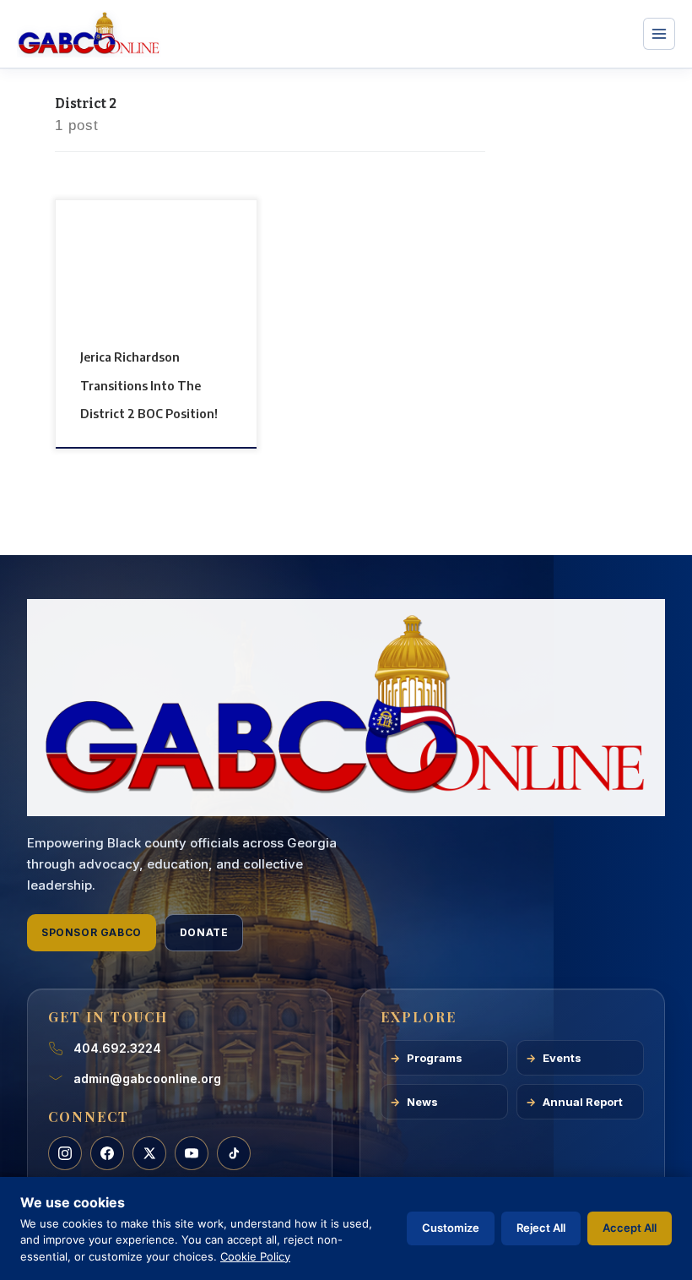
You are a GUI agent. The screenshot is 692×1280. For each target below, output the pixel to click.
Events (562, 1058)
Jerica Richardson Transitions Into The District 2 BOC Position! (149, 385)
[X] (149, 1153)
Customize (450, 1227)
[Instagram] (65, 1153)
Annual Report (583, 1101)
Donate (204, 932)
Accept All (630, 1227)
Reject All (540, 1227)
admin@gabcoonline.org (147, 1078)
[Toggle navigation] (659, 34)
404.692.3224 (117, 1048)
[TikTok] (234, 1153)
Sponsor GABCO (91, 932)
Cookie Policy (255, 1256)
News (422, 1101)
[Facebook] (107, 1153)
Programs (434, 1058)
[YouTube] (191, 1153)
